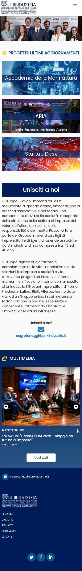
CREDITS (7, 537)
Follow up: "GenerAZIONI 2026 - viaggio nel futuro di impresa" (38, 438)
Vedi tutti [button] (41, 457)
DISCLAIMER (9, 531)
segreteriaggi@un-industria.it (41, 335)
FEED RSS (7, 514)
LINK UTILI (7, 519)
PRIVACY (7, 525)
